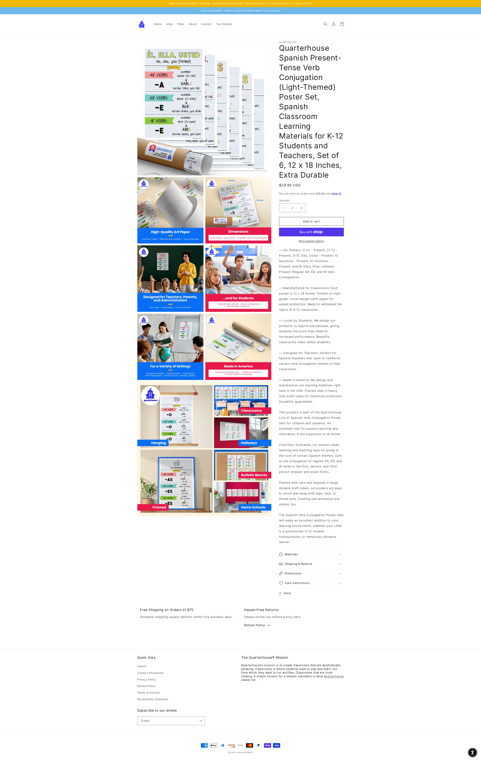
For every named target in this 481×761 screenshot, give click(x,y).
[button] (325, 24)
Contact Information (150, 672)
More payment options (311, 241)
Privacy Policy (146, 679)
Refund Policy (254, 625)
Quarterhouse (334, 676)
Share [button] (287, 593)
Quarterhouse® (245, 752)
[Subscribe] (200, 720)
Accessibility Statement (153, 699)
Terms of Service (148, 692)
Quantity (284, 200)
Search (142, 666)
